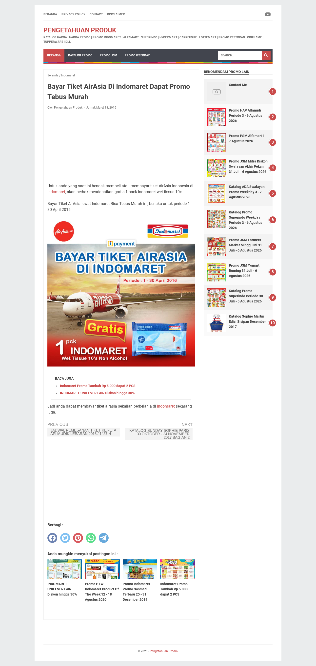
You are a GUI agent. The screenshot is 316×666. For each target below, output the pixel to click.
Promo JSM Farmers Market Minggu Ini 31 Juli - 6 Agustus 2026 (245, 245)
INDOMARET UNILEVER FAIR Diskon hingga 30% (97, 393)
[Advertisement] (121, 146)
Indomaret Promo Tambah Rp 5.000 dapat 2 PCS (98, 386)
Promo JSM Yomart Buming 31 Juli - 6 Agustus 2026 (244, 270)
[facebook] (52, 538)
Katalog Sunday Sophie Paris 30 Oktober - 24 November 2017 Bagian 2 (159, 433)
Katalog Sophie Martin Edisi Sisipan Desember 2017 (247, 321)
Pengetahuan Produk (79, 30)
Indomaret (56, 191)
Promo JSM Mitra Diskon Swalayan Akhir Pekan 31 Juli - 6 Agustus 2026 (248, 166)
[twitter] (65, 538)
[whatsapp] (91, 538)
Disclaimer (116, 14)
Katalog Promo (80, 55)
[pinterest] (78, 538)
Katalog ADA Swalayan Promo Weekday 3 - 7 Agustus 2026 (247, 192)
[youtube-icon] (268, 14)
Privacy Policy (73, 14)
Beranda (50, 14)
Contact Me (238, 85)
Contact (96, 14)
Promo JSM (108, 55)
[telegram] (104, 538)
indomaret (166, 406)
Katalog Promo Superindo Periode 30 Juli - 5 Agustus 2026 (246, 296)
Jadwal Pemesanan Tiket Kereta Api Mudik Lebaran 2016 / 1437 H (83, 432)
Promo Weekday (137, 55)
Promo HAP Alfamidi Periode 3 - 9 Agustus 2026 (245, 115)
